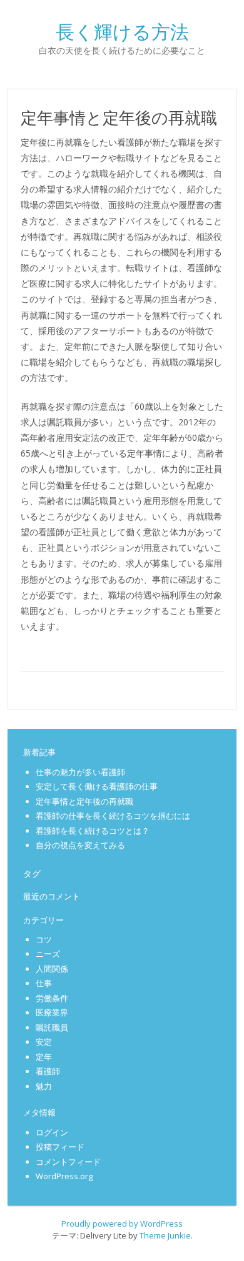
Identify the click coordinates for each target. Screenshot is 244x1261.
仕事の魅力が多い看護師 (80, 772)
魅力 (44, 1086)
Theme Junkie (165, 1235)
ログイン (52, 1132)
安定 (44, 1041)
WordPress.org (64, 1176)
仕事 (44, 983)
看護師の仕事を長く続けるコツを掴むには (113, 815)
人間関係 (52, 968)
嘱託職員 (52, 1027)
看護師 (48, 1071)
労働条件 (52, 998)
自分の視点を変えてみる (80, 845)
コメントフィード (68, 1161)
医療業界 (52, 1012)
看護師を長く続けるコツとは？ (93, 830)
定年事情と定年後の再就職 (84, 801)
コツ (44, 939)
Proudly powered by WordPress (122, 1223)
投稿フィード (60, 1146)
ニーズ (48, 953)
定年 (44, 1056)
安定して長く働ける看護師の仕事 (97, 786)
